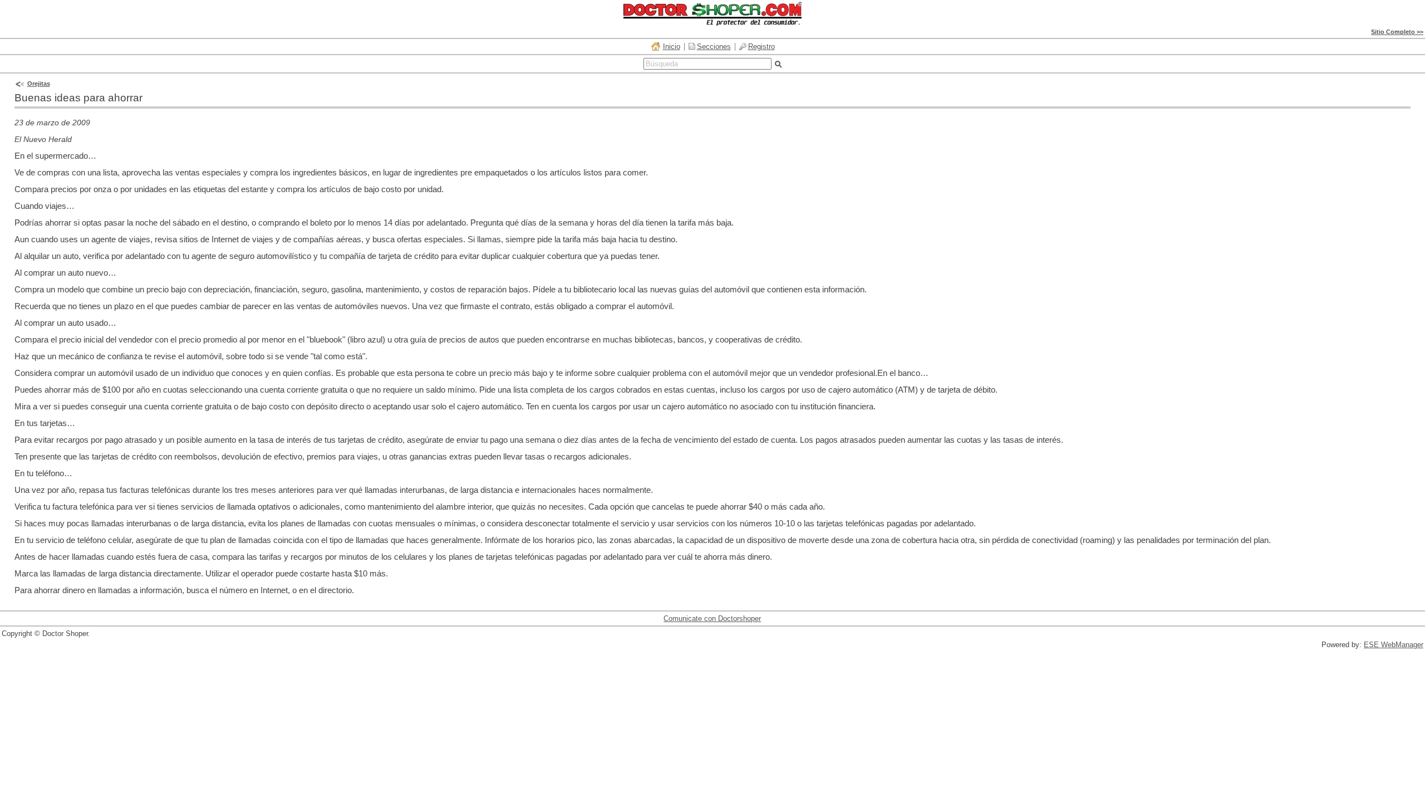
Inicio (671, 46)
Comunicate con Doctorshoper (712, 618)
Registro (761, 46)
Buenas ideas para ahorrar (78, 98)
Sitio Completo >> (1397, 31)
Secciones (714, 46)
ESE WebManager (1393, 644)
